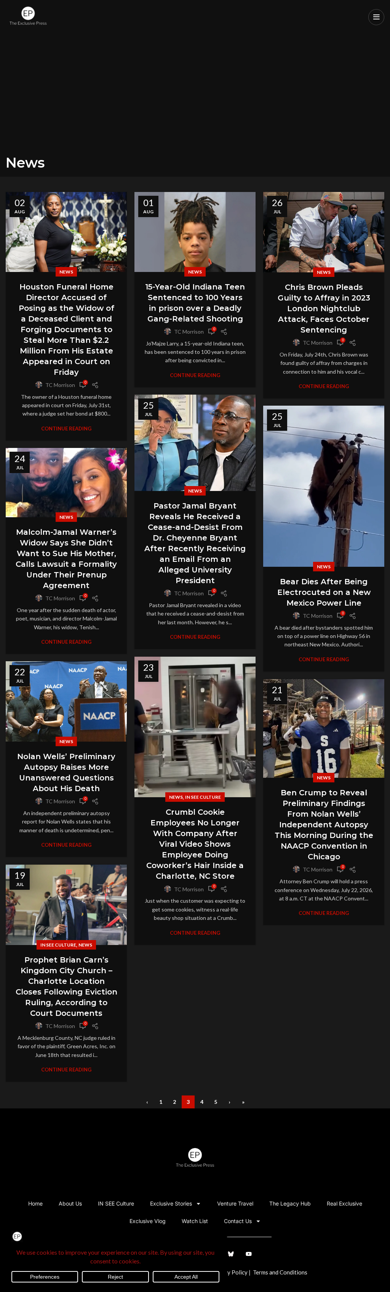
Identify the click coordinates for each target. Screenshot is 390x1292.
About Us (70, 1203)
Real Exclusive (344, 1203)
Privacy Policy (229, 1272)
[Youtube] (249, 1254)
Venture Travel (235, 1203)
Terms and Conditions (280, 1272)
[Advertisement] (195, 97)
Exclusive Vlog (147, 1221)
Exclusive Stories (171, 1203)
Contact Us (238, 1221)
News (66, 272)
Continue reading (66, 428)
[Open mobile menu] (376, 17)
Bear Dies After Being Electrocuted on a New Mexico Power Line (324, 592)
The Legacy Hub (290, 1203)
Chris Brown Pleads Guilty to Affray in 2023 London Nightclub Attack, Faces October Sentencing (324, 308)
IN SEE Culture (203, 797)
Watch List (195, 1221)
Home (35, 1203)
